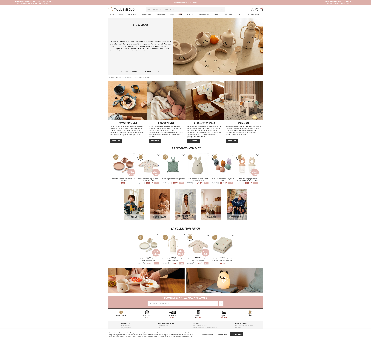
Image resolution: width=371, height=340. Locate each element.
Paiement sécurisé (126, 327)
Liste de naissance (253, 14)
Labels (239, 14)
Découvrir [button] (116, 141)
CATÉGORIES (148, 71)
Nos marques (120, 77)
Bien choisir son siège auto (200, 325)
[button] (109, 169)
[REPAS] (134, 204)
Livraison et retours (126, 325)
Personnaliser (204, 14)
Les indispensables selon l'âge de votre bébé (205, 327)
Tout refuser (222, 334)
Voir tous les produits (129, 71)
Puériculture (146, 14)
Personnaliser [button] (207, 334)
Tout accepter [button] (236, 334)
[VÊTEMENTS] (237, 204)
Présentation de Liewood (142, 77)
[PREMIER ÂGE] (160, 204)
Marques (190, 14)
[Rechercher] (222, 9)
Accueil (111, 77)
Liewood (129, 77)
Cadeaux (217, 14)
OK (221, 303)
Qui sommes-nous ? (163, 325)
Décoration (132, 14)
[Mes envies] (256, 10)
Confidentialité (125, 329)
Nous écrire (237, 327)
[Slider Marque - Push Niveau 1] (127, 100)
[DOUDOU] (211, 204)
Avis (159, 327)
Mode (172, 14)
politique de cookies (185, 336)
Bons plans (228, 14)
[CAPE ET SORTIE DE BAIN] (185, 204)
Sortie (112, 14)
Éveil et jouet (161, 14)
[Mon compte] (252, 10)
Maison (120, 14)
